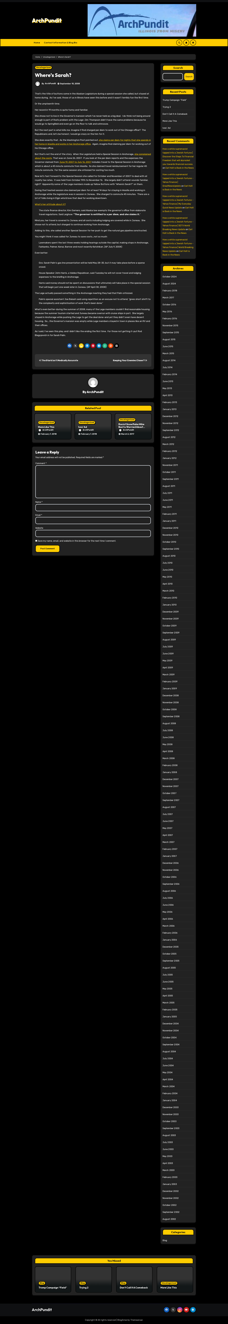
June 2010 (168, 570)
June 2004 (168, 1065)
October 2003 (169, 1121)
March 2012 (168, 444)
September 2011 (171, 479)
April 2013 (168, 395)
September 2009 (171, 632)
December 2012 (170, 416)
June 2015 (168, 346)
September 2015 (171, 332)
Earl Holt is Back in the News (180, 168)
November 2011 (170, 465)
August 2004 (169, 1051)
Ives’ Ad (82, 426)
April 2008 (168, 751)
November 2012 (170, 423)
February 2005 (170, 1009)
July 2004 (168, 1058)
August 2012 (169, 437)
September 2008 (171, 716)
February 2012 (170, 451)
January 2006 (170, 940)
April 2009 (168, 667)
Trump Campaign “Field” (175, 100)
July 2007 (168, 814)
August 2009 (169, 639)
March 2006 (169, 926)
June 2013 (168, 381)
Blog (165, 1240)
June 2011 (168, 500)
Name (38, 502)
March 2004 (169, 1086)
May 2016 (167, 311)
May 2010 (167, 577)
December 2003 (171, 1107)
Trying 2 (167, 107)
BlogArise (122, 1320)
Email (38, 515)
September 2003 (171, 1128)
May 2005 (167, 988)
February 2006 (170, 933)
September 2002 (171, 1212)
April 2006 (168, 919)
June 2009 (168, 653)
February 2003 (170, 1177)
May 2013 (167, 388)
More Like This (46, 426)
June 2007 (168, 821)
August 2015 (169, 339)
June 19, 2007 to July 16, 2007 (75, 162)
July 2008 (168, 730)
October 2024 (170, 276)
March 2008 (169, 758)
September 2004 (171, 1044)
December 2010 (170, 528)
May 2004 (168, 1072)
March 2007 (169, 842)
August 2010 (169, 556)
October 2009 (170, 625)
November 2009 (171, 618)
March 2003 (169, 1170)
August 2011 (169, 486)
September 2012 (171, 430)
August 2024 (169, 283)
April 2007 (168, 835)
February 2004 (170, 1093)
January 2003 (170, 1184)
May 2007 (167, 828)
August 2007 (169, 807)
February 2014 (170, 374)
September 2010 (171, 549)
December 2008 (171, 695)
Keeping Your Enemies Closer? (129, 360)
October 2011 (169, 472)
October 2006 (170, 877)
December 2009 (171, 611)
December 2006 (171, 863)
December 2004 (171, 1023)
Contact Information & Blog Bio (60, 42)
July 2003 (168, 1142)
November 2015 (170, 325)
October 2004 (170, 1037)
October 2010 (169, 542)
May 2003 (167, 1156)
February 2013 (170, 402)
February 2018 (170, 290)
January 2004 (170, 1100)
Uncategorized (43, 67)
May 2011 (167, 507)
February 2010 (170, 598)
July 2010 (168, 563)
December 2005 (171, 947)
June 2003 (168, 1149)
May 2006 (168, 912)
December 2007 (171, 779)
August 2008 (169, 723)
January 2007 (170, 856)
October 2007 (169, 793)
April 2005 (168, 995)
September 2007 (171, 800)
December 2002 (171, 1191)
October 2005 (169, 954)
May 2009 (168, 660)
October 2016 (169, 304)
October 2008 (170, 709)
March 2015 (168, 353)
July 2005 (168, 975)
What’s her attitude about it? (50, 204)
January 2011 (169, 521)
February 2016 (170, 318)
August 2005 (169, 968)
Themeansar (136, 1320)
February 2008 (170, 765)
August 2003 (169, 1135)
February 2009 (170, 681)
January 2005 (170, 1016)
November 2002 (171, 1198)
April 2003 (168, 1163)
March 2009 (169, 674)
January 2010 (170, 605)
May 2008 (168, 744)
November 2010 (170, 535)
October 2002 (170, 1205)
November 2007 (171, 786)
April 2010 (168, 584)
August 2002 (169, 1219)
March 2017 (168, 297)
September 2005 (171, 961)
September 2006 (171, 884)
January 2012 (170, 458)
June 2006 (168, 905)
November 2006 (171, 870)
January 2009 (170, 688)
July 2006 (168, 898)
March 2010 (168, 591)
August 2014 (169, 360)
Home (37, 42)
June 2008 (168, 737)
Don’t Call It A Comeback (175, 114)
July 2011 (167, 493)
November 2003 (171, 1114)
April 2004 (168, 1079)
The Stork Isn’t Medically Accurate (59, 360)
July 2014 (168, 367)
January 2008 (170, 772)
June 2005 (168, 981)
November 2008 (171, 702)
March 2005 (169, 1002)
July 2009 (168, 646)
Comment (41, 463)
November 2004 (171, 1030)
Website (39, 528)
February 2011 (170, 514)
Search (178, 67)
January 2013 (169, 409)
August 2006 (169, 891)
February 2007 (170, 849)
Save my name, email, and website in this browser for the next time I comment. (77, 541)
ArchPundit (46, 20)
